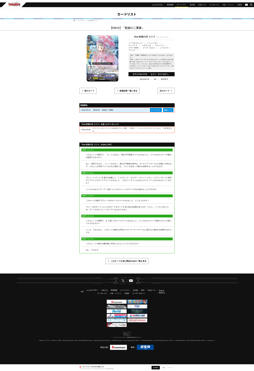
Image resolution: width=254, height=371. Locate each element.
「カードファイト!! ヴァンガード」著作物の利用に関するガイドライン (127, 337)
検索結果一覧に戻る (128, 91)
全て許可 (155, 367)
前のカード (89, 91)
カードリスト (81, 20)
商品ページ (168, 110)
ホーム (74, 20)
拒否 (164, 367)
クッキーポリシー (127, 335)
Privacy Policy (110, 368)
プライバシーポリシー (127, 332)
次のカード (165, 91)
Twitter (123, 280)
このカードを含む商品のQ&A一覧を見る (128, 261)
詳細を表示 (170, 367)
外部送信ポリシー (127, 333)
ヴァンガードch (246, 5)
